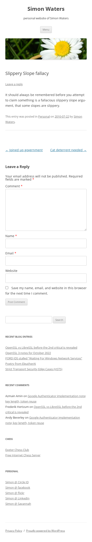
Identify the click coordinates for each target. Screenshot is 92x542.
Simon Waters (46, 8)
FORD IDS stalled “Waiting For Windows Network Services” (43, 358)
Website (11, 271)
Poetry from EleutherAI (20, 364)
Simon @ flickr (14, 493)
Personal (44, 116)
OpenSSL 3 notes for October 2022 (28, 353)
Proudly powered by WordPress (45, 531)
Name (11, 236)
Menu (46, 29)
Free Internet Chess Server (22, 455)
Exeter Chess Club (17, 450)
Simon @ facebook (17, 487)
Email (10, 253)
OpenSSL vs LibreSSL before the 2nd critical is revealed (41, 347)
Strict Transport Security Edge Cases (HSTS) (33, 369)
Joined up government (24, 150)
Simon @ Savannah (18, 504)
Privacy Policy (13, 531)
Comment (14, 186)
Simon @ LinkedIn (17, 498)
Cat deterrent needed (68, 150)
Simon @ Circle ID (17, 482)
